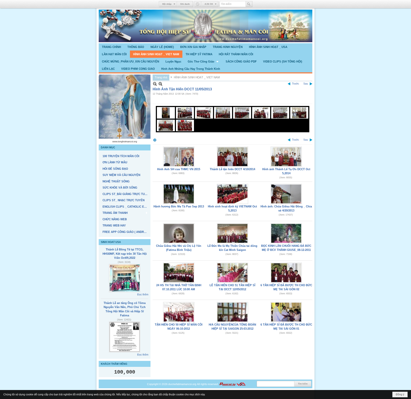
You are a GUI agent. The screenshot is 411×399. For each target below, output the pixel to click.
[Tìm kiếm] (249, 4)
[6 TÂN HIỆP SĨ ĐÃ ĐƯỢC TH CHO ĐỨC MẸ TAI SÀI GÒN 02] (286, 272)
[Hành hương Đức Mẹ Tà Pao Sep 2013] (179, 194)
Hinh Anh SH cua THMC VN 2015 (178, 169)
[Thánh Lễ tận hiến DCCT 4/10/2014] (232, 156)
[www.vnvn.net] (232, 384)
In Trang (155, 140)
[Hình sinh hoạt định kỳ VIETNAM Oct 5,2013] (232, 194)
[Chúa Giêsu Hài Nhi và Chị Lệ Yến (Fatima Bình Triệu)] (179, 233)
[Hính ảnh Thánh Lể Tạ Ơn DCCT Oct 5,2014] (286, 156)
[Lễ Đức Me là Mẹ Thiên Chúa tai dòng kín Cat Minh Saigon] (232, 233)
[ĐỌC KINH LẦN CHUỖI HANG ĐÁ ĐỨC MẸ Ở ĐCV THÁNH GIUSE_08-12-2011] (286, 233)
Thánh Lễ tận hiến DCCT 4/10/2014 (232, 169)
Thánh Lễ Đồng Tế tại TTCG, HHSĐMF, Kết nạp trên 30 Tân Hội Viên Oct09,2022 (125, 253)
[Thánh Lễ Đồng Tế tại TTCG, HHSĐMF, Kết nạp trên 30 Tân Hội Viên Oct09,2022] (125, 278)
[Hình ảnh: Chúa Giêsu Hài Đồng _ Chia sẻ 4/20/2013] (286, 194)
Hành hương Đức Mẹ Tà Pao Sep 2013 (178, 206)
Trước (295, 83)
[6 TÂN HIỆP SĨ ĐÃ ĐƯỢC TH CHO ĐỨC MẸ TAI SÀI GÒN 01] (286, 312)
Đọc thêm (142, 294)
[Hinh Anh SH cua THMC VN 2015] (179, 156)
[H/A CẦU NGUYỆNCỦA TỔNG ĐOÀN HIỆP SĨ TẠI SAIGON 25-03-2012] (232, 312)
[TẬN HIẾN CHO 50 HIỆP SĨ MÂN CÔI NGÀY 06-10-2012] (179, 312)
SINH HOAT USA (111, 242)
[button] (203, 61)
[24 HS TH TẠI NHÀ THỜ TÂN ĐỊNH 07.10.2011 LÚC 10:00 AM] (179, 272)
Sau (305, 83)
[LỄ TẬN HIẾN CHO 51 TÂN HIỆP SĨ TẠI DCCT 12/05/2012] (232, 272)
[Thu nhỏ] (155, 84)
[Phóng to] (160, 84)
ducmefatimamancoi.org (182, 384)
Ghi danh (185, 4)
